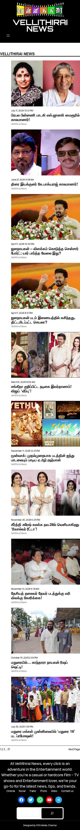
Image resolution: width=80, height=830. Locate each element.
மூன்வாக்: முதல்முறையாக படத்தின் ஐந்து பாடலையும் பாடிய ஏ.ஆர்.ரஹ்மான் (42, 457)
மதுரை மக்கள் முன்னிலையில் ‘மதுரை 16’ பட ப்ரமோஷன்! (43, 733)
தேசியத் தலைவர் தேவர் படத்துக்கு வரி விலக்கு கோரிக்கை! (40, 595)
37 (8, 749)
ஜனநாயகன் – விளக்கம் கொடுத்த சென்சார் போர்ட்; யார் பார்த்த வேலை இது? (45, 250)
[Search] (52, 813)
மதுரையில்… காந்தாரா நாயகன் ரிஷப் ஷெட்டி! (39, 664)
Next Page (74, 749)
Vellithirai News (40, 25)
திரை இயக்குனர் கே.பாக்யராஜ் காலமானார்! (44, 184)
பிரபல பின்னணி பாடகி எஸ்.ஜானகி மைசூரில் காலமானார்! (45, 117)
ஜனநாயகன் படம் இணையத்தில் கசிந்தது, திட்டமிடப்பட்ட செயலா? (43, 319)
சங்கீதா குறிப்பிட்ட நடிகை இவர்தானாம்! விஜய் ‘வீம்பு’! (41, 388)
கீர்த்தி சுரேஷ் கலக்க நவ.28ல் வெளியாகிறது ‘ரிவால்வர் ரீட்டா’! (45, 526)
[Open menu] (40, 35)
